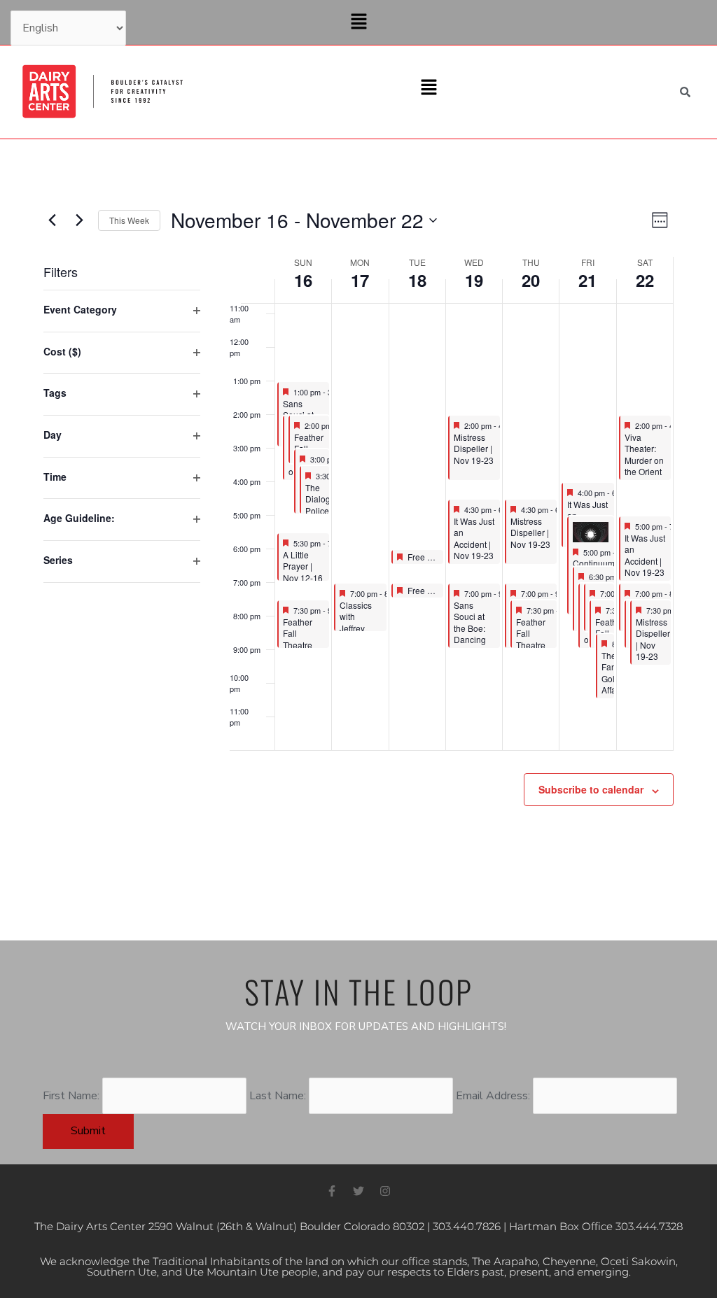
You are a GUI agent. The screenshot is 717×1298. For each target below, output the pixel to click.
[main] (358, 539)
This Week (129, 220)
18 (417, 280)
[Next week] (79, 220)
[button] (358, 22)
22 (645, 280)
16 (303, 280)
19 (474, 280)
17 (360, 280)
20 (531, 280)
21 (587, 280)
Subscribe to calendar (590, 789)
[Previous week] (51, 220)
